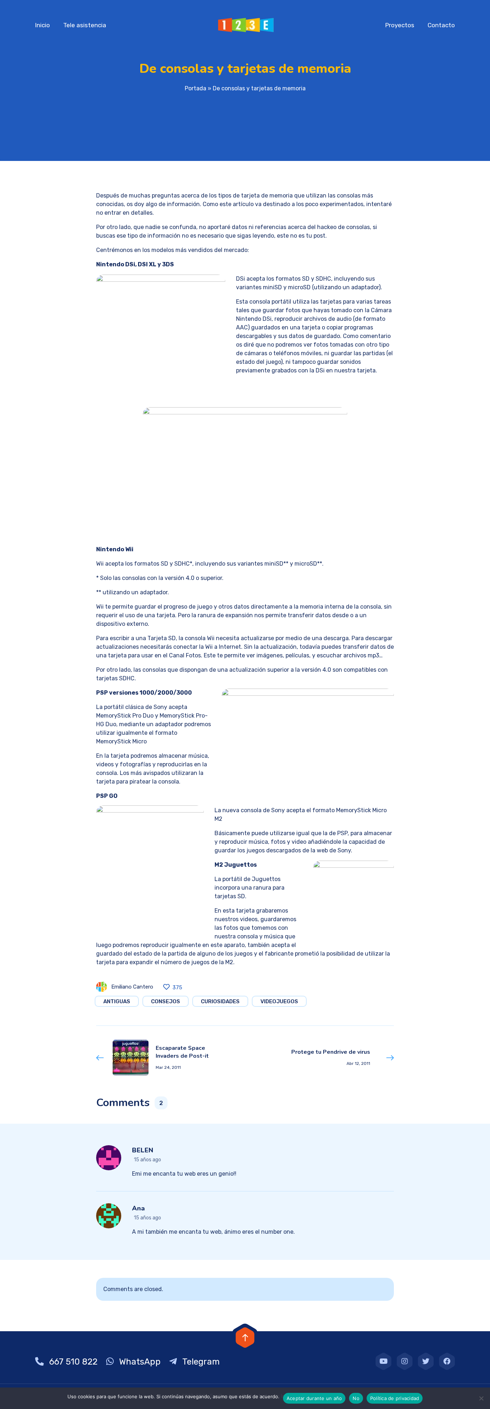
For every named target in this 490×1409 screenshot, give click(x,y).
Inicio (42, 25)
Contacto (441, 25)
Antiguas (116, 1001)
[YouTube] (383, 1361)
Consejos (165, 1001)
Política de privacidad (394, 1398)
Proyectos (399, 25)
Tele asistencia (84, 25)
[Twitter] (426, 1361)
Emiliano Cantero (132, 987)
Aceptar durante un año (314, 1398)
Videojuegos (279, 1001)
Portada (195, 88)
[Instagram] (405, 1361)
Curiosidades (220, 1001)
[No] (481, 1398)
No (356, 1398)
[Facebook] (447, 1361)
